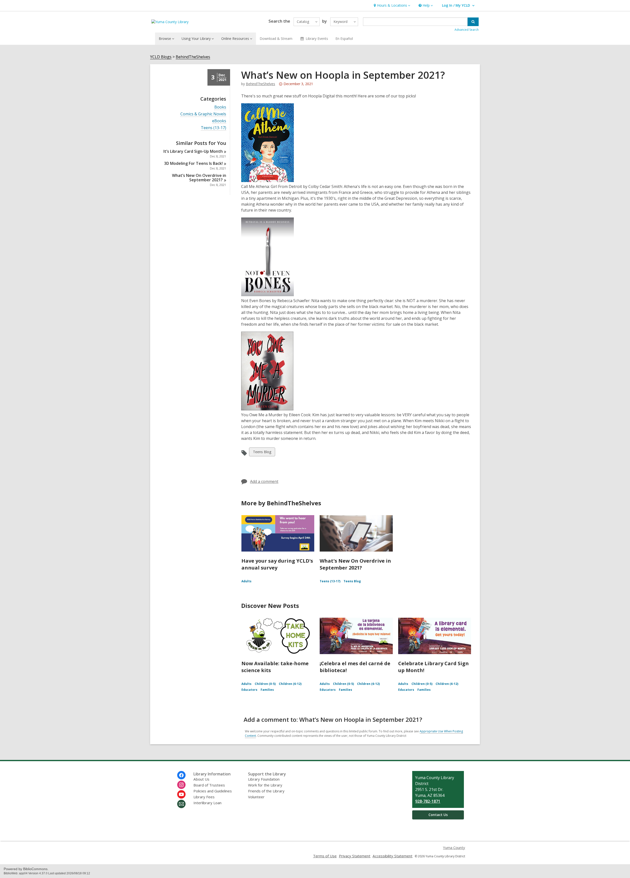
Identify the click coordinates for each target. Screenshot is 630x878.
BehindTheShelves (193, 57)
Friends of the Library (266, 790)
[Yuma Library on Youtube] (181, 794)
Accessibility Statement (392, 855)
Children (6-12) (290, 684)
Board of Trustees (209, 785)
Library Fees (204, 796)
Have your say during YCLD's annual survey (277, 564)
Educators (249, 690)
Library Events (317, 38)
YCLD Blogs (161, 57)
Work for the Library (265, 785)
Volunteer (256, 796)
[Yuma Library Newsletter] (181, 804)
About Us (201, 779)
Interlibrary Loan (207, 802)
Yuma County (454, 847)
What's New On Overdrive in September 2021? (355, 564)
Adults (246, 581)
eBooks (219, 121)
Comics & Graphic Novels (203, 114)
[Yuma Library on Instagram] (181, 785)
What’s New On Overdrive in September (199, 178)
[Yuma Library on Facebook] (181, 775)
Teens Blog (262, 452)
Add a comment (264, 481)
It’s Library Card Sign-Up (193, 151)
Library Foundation (264, 779)
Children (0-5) (265, 684)
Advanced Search (467, 30)
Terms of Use (325, 855)
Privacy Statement (354, 855)
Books (220, 107)
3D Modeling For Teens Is (193, 163)
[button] (391, 5)
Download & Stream (276, 38)
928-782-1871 (427, 801)
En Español (344, 38)
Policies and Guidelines (212, 790)
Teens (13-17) (213, 128)
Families (267, 690)
